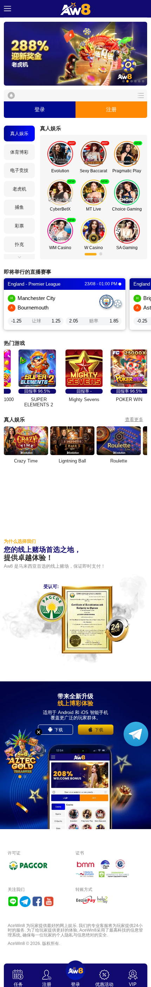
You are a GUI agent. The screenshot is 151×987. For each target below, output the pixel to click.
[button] (75, 54)
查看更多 (134, 419)
